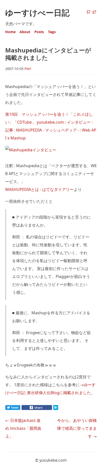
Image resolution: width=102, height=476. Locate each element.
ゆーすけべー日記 (37, 12)
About (25, 31)
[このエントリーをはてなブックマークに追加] (63, 408)
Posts (39, 31)
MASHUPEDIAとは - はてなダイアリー (39, 189)
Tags (52, 31)
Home (10, 31)
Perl (28, 68)
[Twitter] (94, 12)
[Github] (88, 12)
